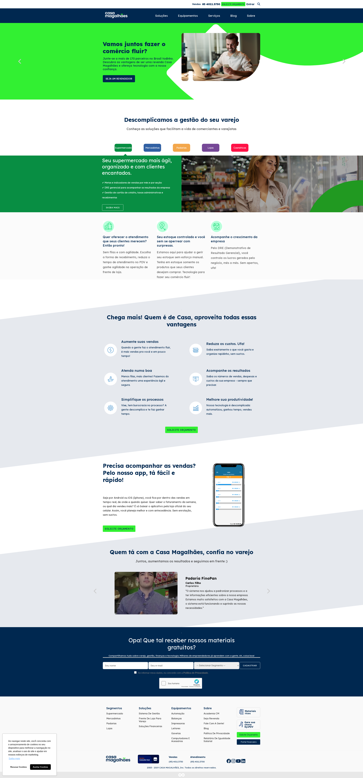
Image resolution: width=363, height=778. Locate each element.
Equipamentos (188, 15)
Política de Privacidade (217, 733)
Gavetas (176, 733)
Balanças (176, 718)
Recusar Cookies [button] (18, 767)
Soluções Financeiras (150, 726)
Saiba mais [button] (14, 758)
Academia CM (211, 713)
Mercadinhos (113, 718)
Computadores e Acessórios (180, 740)
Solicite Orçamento (233, 4)
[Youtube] (238, 761)
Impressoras (178, 723)
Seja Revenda (211, 718)
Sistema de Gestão (149, 713)
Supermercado (114, 713)
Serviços (214, 15)
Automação (177, 713)
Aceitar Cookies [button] (40, 767)
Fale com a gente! (214, 723)
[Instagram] (233, 761)
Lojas (109, 728)
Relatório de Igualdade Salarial (217, 740)
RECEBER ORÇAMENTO (119, 78)
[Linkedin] (243, 761)
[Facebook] (228, 761)
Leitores (175, 728)
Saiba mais (113, 207)
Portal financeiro (249, 742)
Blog (233, 15)
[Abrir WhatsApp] (356, 771)
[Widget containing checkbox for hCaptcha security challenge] (180, 683)
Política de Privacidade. (195, 673)
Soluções (161, 15)
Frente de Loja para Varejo (150, 720)
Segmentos (114, 708)
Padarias (111, 723)
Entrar (250, 4)
